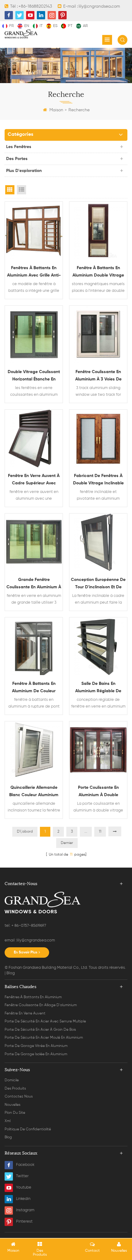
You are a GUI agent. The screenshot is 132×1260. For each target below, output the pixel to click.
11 (100, 832)
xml (7, 1121)
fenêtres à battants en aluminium (33, 997)
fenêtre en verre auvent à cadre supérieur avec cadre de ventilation (34, 480)
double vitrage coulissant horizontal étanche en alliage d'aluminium (34, 376)
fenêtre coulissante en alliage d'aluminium (41, 1005)
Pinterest (24, 1222)
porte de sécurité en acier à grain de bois (40, 1030)
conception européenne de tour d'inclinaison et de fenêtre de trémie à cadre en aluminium (98, 584)
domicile (12, 1080)
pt (70, 26)
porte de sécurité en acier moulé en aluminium (44, 1038)
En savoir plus (25, 952)
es (55, 26)
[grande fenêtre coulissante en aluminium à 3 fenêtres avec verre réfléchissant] (34, 542)
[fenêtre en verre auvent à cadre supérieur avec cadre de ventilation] (34, 438)
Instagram (25, 1210)
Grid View (9, 189)
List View (21, 189)
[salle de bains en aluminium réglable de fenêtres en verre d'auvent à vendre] (98, 646)
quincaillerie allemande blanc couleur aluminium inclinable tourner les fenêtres (33, 792)
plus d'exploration (24, 171)
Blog (10, 973)
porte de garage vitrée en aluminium (36, 1046)
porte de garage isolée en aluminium (36, 1054)
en (26, 26)
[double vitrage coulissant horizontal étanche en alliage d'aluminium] (34, 334)
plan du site (15, 1113)
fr (11, 26)
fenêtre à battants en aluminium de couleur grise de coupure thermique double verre (34, 688)
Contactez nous (19, 1096)
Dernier (67, 843)
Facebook (25, 1165)
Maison (56, 110)
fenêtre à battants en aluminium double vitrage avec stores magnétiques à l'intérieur (98, 272)
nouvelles (12, 1105)
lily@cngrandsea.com (99, 6)
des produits (15, 1088)
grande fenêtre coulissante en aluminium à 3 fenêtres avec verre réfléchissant (33, 584)
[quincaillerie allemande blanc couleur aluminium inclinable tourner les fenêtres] (34, 750)
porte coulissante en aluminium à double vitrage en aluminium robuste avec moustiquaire (98, 792)
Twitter (22, 1176)
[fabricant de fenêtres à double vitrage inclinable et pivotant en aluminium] (98, 438)
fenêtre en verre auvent (25, 1013)
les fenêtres (18, 147)
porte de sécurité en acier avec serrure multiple (45, 1021)
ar (85, 26)
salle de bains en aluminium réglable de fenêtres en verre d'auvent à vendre (98, 688)
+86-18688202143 (35, 6)
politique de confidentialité (28, 1129)
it (41, 26)
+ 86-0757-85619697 (28, 926)
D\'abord (25, 832)
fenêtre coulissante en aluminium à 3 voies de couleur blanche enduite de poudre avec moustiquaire (98, 376)
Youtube (23, 1187)
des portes (17, 159)
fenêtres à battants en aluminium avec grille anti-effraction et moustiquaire (34, 272)
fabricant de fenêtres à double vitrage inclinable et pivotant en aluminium (98, 480)
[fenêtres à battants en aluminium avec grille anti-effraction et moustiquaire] (34, 230)
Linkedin (23, 1199)
